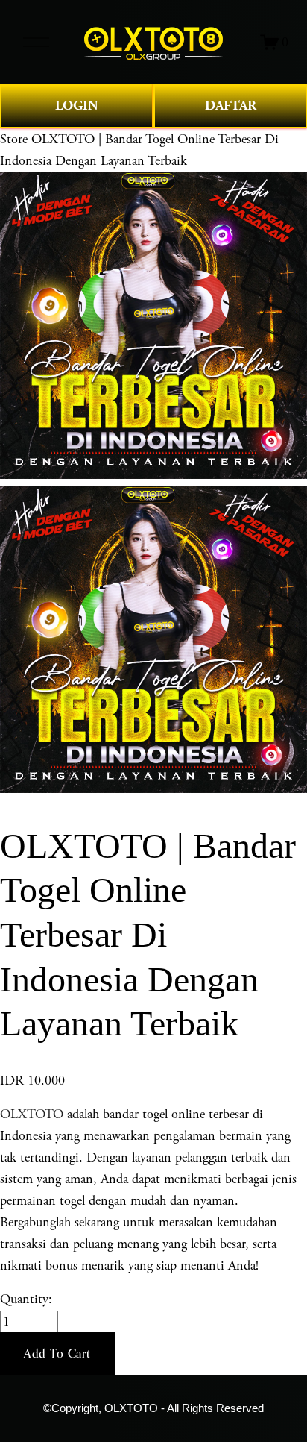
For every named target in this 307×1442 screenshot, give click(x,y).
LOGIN (76, 105)
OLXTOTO (31, 1114)
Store (14, 139)
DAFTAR (230, 105)
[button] (57, 1354)
